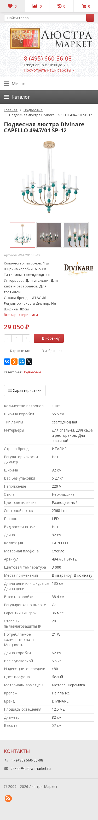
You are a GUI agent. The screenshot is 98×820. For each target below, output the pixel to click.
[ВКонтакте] (7, 361)
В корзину (51, 338)
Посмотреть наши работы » (49, 70)
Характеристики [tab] (27, 390)
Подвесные (31, 372)
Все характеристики (21, 314)
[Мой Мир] (22, 361)
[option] (22, 235)
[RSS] (8, 798)
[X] (29, 361)
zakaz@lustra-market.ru (31, 768)
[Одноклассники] (14, 361)
